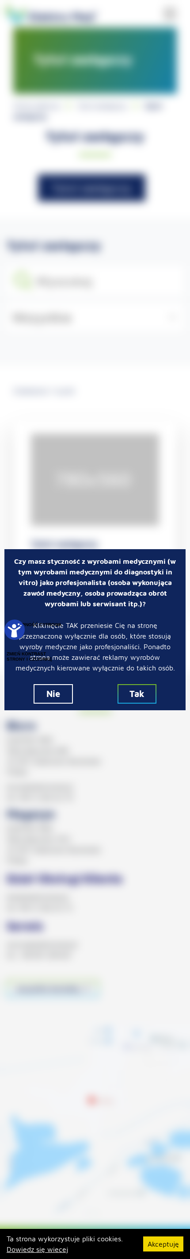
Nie (53, 694)
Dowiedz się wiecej (37, 1249)
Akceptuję (163, 1244)
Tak (136, 694)
